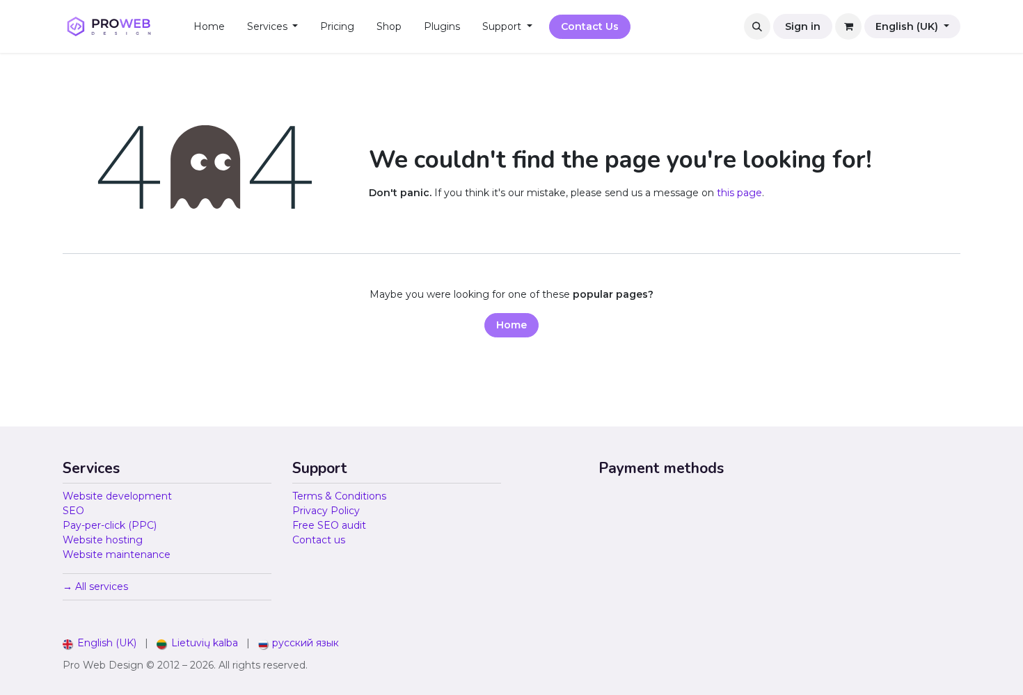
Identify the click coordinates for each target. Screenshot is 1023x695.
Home (511, 325)
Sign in (802, 26)
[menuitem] (209, 27)
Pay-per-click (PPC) (110, 525)
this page (739, 192)
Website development (117, 496)
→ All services (95, 586)
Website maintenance (116, 554)
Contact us (318, 540)
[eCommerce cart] (848, 26)
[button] (757, 26)
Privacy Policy (326, 510)
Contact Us (590, 26)
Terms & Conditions (339, 496)
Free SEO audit (329, 525)
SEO (73, 510)
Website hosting (103, 540)
